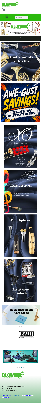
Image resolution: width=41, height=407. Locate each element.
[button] (6, 16)
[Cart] (3, 9)
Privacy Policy (6, 395)
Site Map (17, 395)
